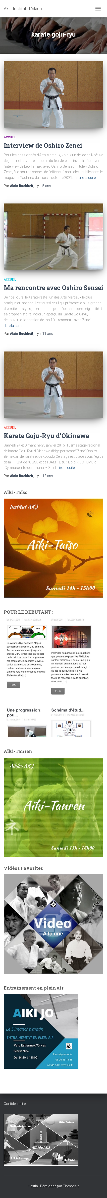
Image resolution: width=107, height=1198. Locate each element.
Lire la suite (87, 178)
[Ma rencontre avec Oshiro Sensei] (53, 236)
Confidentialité (15, 1104)
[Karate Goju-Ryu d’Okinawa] (53, 384)
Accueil (10, 137)
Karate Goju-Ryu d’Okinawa (46, 436)
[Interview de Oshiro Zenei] (53, 94)
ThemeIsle (71, 1186)
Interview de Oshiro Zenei (43, 145)
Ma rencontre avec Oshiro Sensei (53, 288)
